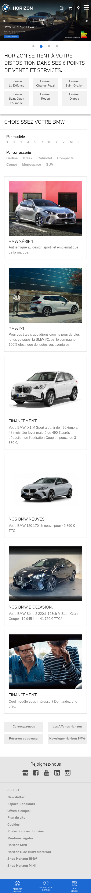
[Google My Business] (25, 773)
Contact (13, 790)
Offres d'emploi (18, 811)
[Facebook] (36, 773)
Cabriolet (44, 158)
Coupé (11, 164)
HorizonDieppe (74, 96)
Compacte (65, 158)
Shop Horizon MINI (21, 865)
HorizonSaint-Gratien (74, 83)
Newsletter (16, 797)
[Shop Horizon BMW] (70, 8)
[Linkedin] (57, 773)
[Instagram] (68, 773)
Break (27, 158)
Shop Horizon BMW (22, 858)
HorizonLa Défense (16, 83)
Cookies (13, 824)
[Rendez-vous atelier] (61, 8)
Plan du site (16, 817)
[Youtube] (46, 773)
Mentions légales (20, 838)
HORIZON (23, 8)
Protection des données (25, 831)
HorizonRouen (45, 96)
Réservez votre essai (24, 738)
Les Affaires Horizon (67, 726)
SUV (49, 164)
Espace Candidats (21, 804)
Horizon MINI (17, 845)
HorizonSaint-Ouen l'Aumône (16, 98)
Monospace (31, 164)
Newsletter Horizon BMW (67, 738)
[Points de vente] (78, 8)
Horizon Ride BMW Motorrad (29, 852)
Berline (12, 158)
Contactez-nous (24, 726)
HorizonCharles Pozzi (45, 83)
